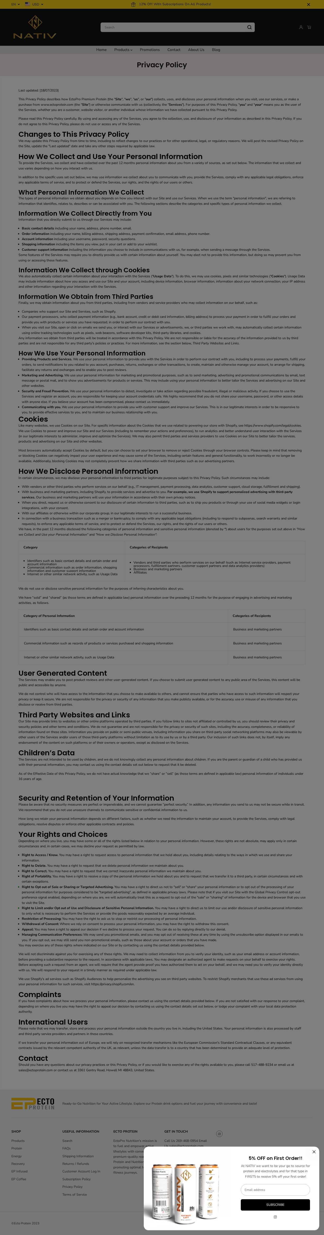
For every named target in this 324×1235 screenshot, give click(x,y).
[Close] (314, 1152)
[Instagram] (275, 1217)
